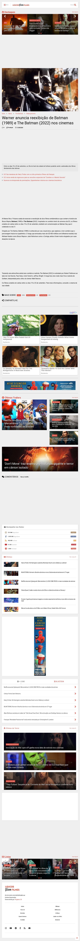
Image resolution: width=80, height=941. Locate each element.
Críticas (57, 913)
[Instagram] (6, 928)
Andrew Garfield (56, 419)
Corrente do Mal (10, 781)
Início (3, 113)
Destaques (9, 12)
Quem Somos (22, 916)
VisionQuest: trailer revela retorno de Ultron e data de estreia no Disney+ (65, 28)
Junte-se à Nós (57, 916)
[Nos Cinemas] (40, 389)
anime (6, 416)
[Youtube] (11, 928)
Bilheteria (57, 909)
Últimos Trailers (12, 397)
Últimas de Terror (12, 728)
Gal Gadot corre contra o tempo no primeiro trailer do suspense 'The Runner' (63, 440)
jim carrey (9, 761)
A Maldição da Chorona (12, 744)
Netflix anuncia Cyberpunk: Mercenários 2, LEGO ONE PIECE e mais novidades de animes (23, 423)
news (10, 113)
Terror (6, 459)
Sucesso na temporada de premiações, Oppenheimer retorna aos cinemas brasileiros (33, 180)
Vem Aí (22, 909)
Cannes (57, 867)
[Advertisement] (40, 51)
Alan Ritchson (56, 402)
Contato (22, 920)
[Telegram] (16, 928)
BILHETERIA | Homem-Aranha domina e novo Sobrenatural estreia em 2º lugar (45, 572)
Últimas (9, 557)
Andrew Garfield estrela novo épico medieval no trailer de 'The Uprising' (63, 424)
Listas (7, 857)
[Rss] (25, 928)
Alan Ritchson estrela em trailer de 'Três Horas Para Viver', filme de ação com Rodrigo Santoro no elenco (63, 407)
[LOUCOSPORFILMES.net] (20, 5)
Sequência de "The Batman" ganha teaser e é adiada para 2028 (14, 28)
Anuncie (57, 920)
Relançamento (31, 113)
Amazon (54, 435)
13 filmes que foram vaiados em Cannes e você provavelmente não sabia (65, 873)
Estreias (22, 913)
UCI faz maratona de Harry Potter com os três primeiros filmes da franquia (29, 174)
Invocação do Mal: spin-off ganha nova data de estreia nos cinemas (35, 748)
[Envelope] (29, 928)
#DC (5, 22)
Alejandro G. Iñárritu (35, 20)
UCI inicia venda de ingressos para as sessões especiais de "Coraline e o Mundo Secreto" (34, 177)
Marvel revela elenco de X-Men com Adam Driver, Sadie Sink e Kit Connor (43, 608)
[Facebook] (20, 928)
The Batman (19, 113)
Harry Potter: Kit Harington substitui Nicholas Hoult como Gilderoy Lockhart (44, 563)
